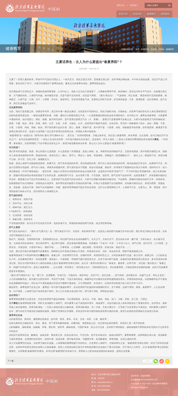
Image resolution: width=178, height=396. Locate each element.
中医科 (54, 9)
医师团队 (165, 14)
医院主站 (121, 5)
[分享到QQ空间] (167, 361)
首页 (137, 49)
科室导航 (145, 49)
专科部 (154, 49)
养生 (156, 139)
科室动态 (137, 14)
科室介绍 (123, 14)
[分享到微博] (161, 361)
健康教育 (151, 14)
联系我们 (134, 5)
